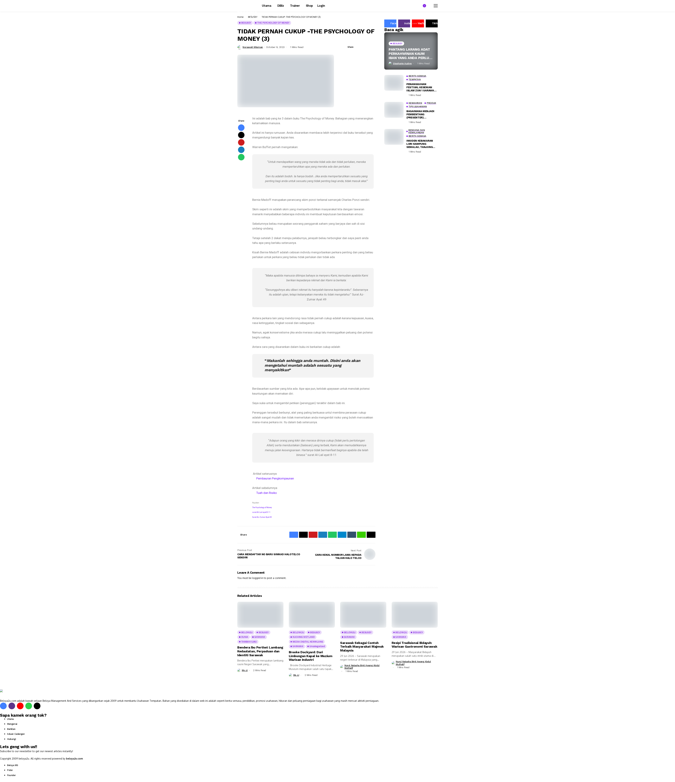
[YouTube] (20, 706)
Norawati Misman (253, 47)
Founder (11, 775)
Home (240, 16)
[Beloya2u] (9, 694)
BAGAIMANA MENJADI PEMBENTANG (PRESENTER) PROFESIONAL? (420, 114)
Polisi (10, 770)
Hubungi (11, 739)
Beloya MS (12, 765)
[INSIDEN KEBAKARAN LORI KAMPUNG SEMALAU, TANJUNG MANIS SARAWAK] (394, 137)
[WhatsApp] (28, 706)
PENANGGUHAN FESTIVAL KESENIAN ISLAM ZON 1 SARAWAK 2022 (421, 87)
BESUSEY (252, 16)
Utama (10, 719)
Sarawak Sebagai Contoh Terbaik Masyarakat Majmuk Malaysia (362, 646)
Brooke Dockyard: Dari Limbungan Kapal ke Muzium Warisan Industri (310, 655)
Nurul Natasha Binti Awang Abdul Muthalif (362, 667)
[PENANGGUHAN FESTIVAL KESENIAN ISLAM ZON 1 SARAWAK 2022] (394, 83)
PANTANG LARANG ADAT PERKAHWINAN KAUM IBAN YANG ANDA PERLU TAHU (409, 53)
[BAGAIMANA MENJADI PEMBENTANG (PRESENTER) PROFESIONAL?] (394, 110)
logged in (257, 577)
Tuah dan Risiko (266, 493)
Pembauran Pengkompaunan (275, 478)
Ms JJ (245, 670)
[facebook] (3, 706)
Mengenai (12, 724)
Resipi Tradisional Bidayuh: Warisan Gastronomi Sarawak (414, 644)
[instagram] (11, 706)
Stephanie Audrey (402, 63)
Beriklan (11, 729)
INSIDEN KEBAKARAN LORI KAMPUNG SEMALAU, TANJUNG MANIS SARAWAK (419, 144)
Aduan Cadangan (16, 734)
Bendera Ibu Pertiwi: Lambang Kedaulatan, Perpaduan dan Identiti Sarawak (260, 651)
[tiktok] (37, 706)
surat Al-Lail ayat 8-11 (261, 512)
